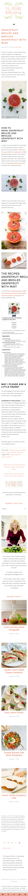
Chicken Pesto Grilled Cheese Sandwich (14, 671)
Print (14, 315)
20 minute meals (14, 450)
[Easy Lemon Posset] (14, 710)
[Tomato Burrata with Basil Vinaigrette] (14, 750)
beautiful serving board (15, 163)
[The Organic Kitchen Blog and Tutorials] (14, 20)
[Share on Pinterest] (8, 894)
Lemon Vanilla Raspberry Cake (14, 796)
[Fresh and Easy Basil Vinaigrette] (14, 624)
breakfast (23, 450)
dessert (3, 452)
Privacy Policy (7, 848)
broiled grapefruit (15, 454)
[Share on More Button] (25, 894)
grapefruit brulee (6, 457)
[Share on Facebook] (3, 894)
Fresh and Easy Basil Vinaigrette (14, 628)
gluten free (13, 452)
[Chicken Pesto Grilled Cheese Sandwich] (14, 667)
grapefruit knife (16, 291)
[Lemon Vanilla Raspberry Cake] (14, 793)
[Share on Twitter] (14, 894)
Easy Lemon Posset (14, 712)
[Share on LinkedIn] (19, 894)
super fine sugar (12, 293)
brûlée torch (17, 152)
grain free (20, 452)
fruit (8, 452)
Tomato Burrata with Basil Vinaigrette (14, 754)
